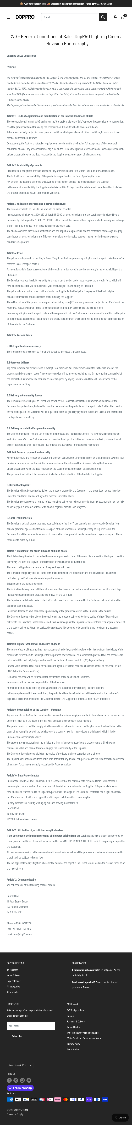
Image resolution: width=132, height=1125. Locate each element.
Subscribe (17, 1036)
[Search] (103, 17)
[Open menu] (8, 17)
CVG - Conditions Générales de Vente (84, 1038)
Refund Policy (73, 1027)
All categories (13, 986)
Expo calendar (13, 980)
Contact (70, 1015)
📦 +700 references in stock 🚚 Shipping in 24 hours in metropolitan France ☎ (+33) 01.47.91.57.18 (66, 3)
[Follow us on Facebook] (9, 1080)
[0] (122, 17)
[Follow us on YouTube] (28, 1080)
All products (12, 991)
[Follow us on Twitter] (15, 1080)
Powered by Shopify (15, 1114)
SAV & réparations (75, 1010)
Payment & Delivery (76, 1021)
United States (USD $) (17, 1065)
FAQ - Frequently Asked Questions (82, 1032)
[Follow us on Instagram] (22, 1080)
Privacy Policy (73, 1043)
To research (12, 969)
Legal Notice (73, 1049)
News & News (13, 975)
